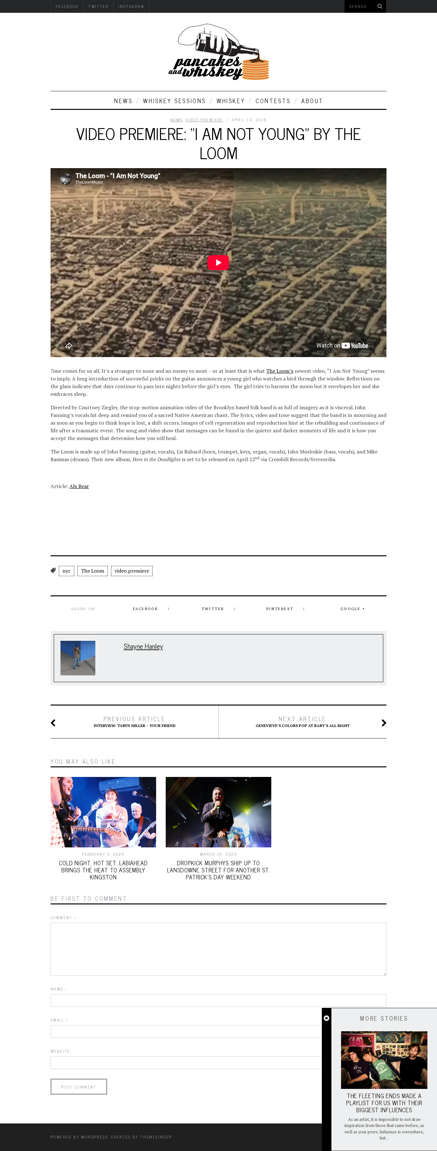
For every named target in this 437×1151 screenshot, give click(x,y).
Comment (64, 917)
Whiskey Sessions (174, 100)
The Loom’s (279, 370)
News (123, 100)
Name (59, 989)
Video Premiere (204, 120)
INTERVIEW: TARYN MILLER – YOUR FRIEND (135, 721)
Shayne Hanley (143, 645)
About (312, 100)
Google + (352, 608)
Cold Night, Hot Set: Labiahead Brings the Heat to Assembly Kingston (103, 870)
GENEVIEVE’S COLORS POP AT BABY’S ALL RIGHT (303, 721)
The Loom (92, 570)
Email (59, 1020)
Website (60, 1051)
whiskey (231, 100)
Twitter (213, 608)
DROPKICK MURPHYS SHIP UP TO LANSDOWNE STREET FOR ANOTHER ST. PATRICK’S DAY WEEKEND (218, 870)
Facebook (145, 608)
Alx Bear (79, 486)
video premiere (132, 570)
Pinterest (280, 608)
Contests (273, 100)
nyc (66, 570)
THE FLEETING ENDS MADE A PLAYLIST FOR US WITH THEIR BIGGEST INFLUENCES (384, 1102)
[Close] (326, 1018)
